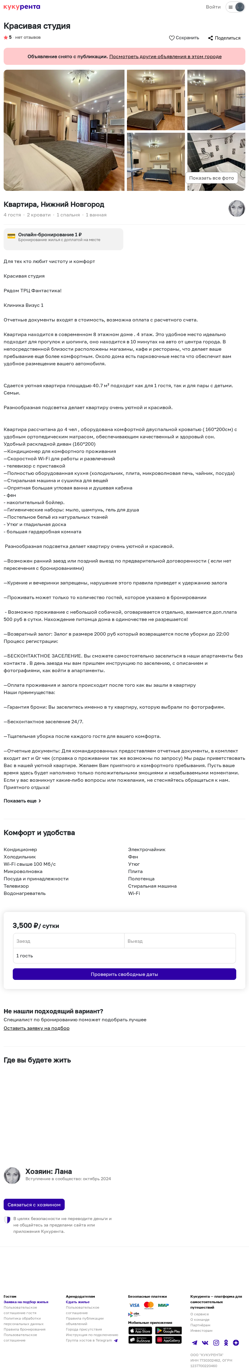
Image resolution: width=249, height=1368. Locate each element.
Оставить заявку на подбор (37, 1028)
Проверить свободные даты (124, 974)
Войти (213, 6)
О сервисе (199, 1314)
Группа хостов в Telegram (89, 1340)
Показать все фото (211, 178)
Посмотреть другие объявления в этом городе (165, 56)
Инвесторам (201, 1330)
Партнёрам (200, 1325)
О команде (200, 1319)
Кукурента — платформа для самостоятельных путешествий (216, 1302)
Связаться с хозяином (34, 1204)
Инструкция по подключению (92, 1334)
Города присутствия (84, 1329)
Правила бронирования (25, 1329)
